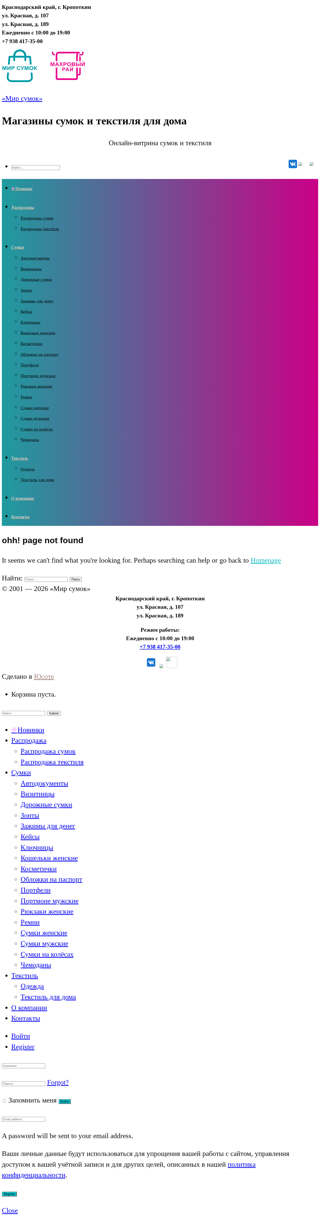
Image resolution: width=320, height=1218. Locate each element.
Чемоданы (30, 439)
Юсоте (44, 676)
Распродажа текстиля (40, 229)
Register (22, 1047)
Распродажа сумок (37, 218)
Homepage (266, 560)
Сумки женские (35, 407)
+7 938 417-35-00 (160, 646)
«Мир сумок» (22, 98)
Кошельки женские (38, 332)
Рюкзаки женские (36, 386)
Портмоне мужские (38, 375)
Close (10, 1210)
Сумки (17, 247)
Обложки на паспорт (39, 354)
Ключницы (30, 322)
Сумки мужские (35, 418)
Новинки (23, 188)
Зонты (26, 290)
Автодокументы (35, 258)
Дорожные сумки (36, 279)
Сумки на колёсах (37, 429)
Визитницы (31, 269)
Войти (20, 1036)
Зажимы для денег (37, 301)
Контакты (20, 516)
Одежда (27, 469)
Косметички (31, 343)
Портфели (30, 365)
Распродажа (23, 207)
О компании (22, 498)
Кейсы (26, 311)
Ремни (26, 397)
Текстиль (19, 458)
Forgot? (58, 1082)
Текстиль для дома (37, 479)
